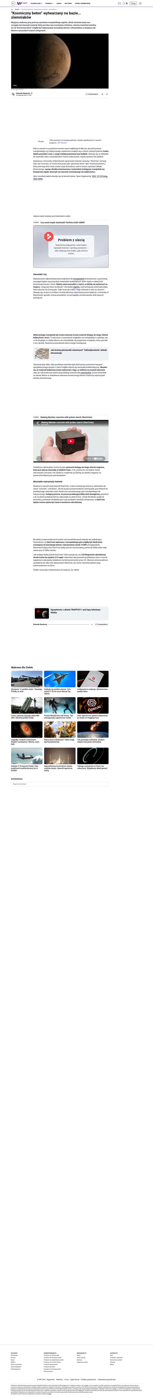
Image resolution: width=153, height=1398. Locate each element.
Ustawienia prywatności (106, 1380)
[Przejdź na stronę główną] (13, 5)
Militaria (68, 3)
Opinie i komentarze (82, 3)
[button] (125, 3)
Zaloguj (133, 3)
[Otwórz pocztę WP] (119, 3)
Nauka (59, 3)
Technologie (35, 3)
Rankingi (79, 1360)
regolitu (76, 287)
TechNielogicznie (15, 1369)
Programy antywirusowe (51, 1364)
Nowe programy (48, 1371)
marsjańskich (79, 279)
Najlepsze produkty (82, 1362)
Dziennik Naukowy (23, 93)
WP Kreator (62, 143)
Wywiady (112, 1362)
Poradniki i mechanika (116, 1357)
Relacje (112, 1364)
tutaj (50, 1394)
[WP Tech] (23, 3)
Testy (111, 1355)
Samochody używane (116, 1360)
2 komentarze (93, 94)
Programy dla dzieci (49, 1367)
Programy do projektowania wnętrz (54, 1360)
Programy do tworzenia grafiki (52, 1369)
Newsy (79, 1355)
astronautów (86, 373)
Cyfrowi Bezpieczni (16, 1367)
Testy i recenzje (81, 1357)
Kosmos (48, 3)
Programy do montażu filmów (52, 1362)
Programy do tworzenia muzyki (52, 1357)
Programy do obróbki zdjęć (51, 1355)
